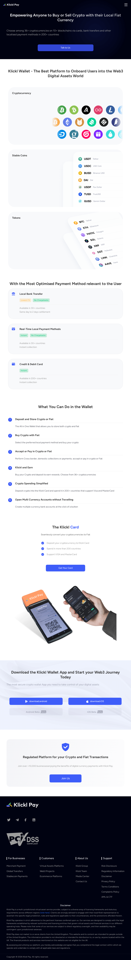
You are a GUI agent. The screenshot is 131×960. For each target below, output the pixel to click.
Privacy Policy (108, 881)
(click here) (45, 913)
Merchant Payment (16, 866)
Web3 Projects (47, 871)
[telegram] (17, 820)
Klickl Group (82, 866)
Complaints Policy (110, 891)
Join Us (65, 778)
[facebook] (25, 820)
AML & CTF (106, 897)
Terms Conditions (110, 886)
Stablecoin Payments (17, 876)
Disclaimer (106, 876)
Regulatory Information (112, 871)
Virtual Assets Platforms (52, 866)
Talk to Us (65, 47)
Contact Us (81, 881)
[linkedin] (34, 820)
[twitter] (9, 820)
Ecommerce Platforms (51, 876)
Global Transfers (15, 871)
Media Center (82, 876)
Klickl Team (81, 871)
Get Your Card (65, 568)
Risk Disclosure (109, 866)
